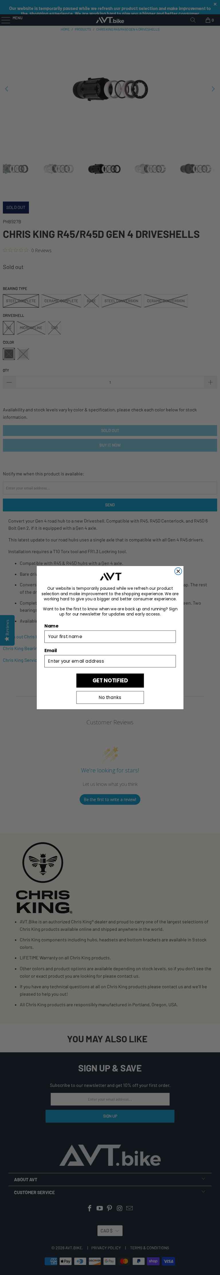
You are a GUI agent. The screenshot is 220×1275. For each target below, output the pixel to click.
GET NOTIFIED (110, 680)
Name (51, 626)
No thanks (110, 697)
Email (50, 650)
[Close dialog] (178, 571)
